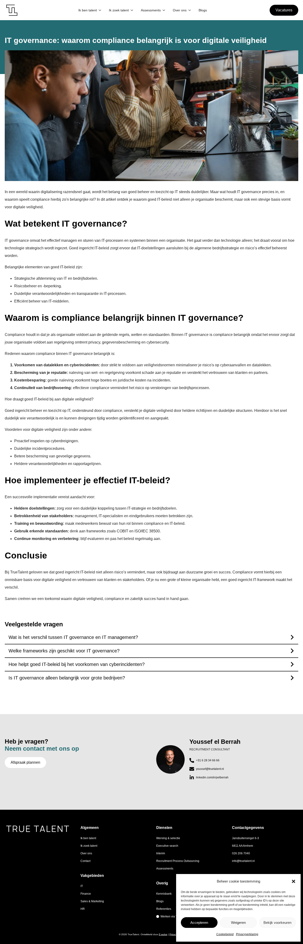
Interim (160, 853)
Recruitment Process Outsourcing (177, 861)
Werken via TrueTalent (174, 916)
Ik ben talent (87, 10)
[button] (293, 881)
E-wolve (163, 934)
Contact (85, 861)
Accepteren (199, 923)
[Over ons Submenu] (190, 10)
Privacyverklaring (247, 934)
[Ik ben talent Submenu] (100, 10)
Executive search (167, 845)
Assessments (151, 10)
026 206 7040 (241, 853)
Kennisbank (164, 893)
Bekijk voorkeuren (277, 923)
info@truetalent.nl (243, 861)
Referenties (163, 909)
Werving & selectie (168, 838)
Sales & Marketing (92, 901)
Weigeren (238, 923)
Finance (85, 893)
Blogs (203, 10)
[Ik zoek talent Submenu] (132, 10)
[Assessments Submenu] (164, 10)
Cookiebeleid (225, 934)
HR (82, 909)
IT (81, 886)
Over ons (180, 10)
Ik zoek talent (119, 10)
